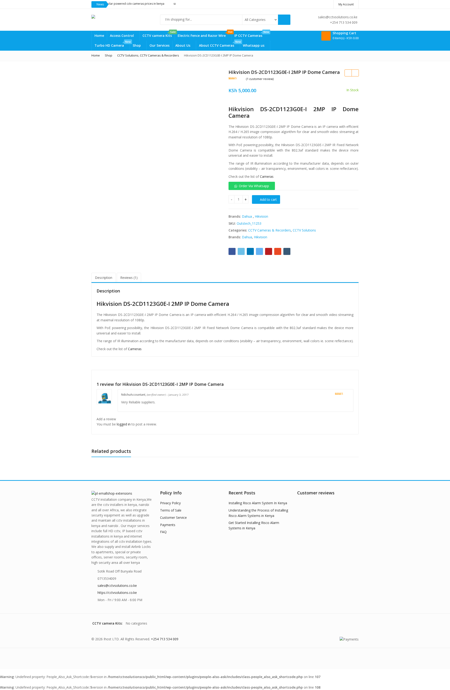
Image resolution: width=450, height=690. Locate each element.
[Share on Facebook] (232, 251)
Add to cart (268, 199)
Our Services (159, 45)
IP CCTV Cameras (251, 34)
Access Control (122, 35)
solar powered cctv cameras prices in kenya (124, 4)
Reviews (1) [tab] (129, 277)
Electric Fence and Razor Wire (204, 34)
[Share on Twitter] (241, 251)
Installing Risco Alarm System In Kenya (258, 503)
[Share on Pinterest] (268, 251)
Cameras (267, 176)
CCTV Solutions (304, 230)
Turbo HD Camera (112, 44)
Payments (167, 525)
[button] (252, 186)
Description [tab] (103, 277)
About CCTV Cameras (219, 44)
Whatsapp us (254, 45)
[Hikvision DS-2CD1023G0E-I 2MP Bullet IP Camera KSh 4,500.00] (355, 72)
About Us (183, 45)
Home (99, 35)
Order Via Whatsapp (254, 186)
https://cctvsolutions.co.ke (117, 592)
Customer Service (173, 517)
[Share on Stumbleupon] (277, 251)
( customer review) (260, 79)
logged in (124, 424)
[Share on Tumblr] (286, 251)
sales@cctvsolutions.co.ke (117, 585)
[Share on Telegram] (259, 251)
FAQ (163, 532)
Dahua (247, 216)
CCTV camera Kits (158, 34)
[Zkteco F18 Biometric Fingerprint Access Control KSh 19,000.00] (348, 72)
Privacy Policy (170, 503)
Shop (137, 45)
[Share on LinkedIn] (250, 251)
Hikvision (261, 216)
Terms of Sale (170, 510)
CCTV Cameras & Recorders (269, 230)
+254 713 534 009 (164, 639)
